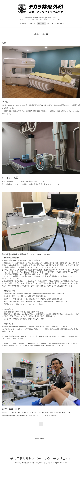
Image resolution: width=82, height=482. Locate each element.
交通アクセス (59, 23)
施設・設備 (41, 23)
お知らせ (50, 23)
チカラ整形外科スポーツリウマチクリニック (41, 458)
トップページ (22, 23)
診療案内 (32, 23)
